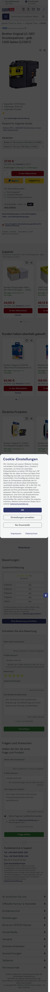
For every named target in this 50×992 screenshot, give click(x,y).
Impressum (16, 533)
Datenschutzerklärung (19, 504)
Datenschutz (31, 533)
